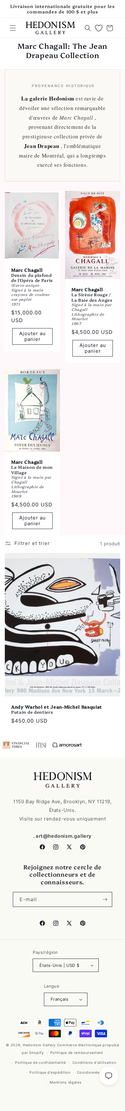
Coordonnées (89, 1072)
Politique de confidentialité (40, 1062)
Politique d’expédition (49, 1072)
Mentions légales (65, 1082)
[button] (13, 28)
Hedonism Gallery (39, 1045)
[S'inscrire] (105, 899)
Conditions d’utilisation (94, 1062)
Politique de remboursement (76, 1052)
